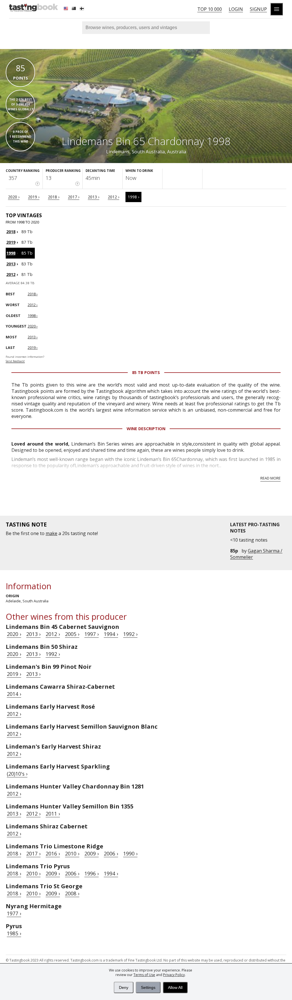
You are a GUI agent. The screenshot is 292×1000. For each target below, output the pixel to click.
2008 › (72, 893)
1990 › (130, 853)
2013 (10, 264)
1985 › (14, 933)
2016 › (53, 853)
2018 (10, 231)
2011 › (53, 813)
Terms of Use (144, 974)
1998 (10, 253)
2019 (10, 242)
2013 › (93, 197)
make (51, 533)
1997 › (91, 634)
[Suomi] (82, 9)
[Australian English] (74, 9)
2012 (10, 274)
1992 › (130, 634)
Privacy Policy (174, 974)
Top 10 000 (209, 9)
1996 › (91, 873)
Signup (258, 9)
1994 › (111, 634)
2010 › (72, 853)
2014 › (14, 693)
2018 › (53, 197)
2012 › (113, 197)
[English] (66, 9)
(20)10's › (17, 773)
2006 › (111, 853)
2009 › (91, 853)
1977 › (14, 913)
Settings (148, 987)
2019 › (33, 197)
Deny (123, 987)
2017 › (73, 197)
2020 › (13, 197)
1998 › (133, 197)
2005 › (72, 634)
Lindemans (117, 152)
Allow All (175, 987)
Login (236, 9)
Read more (270, 478)
